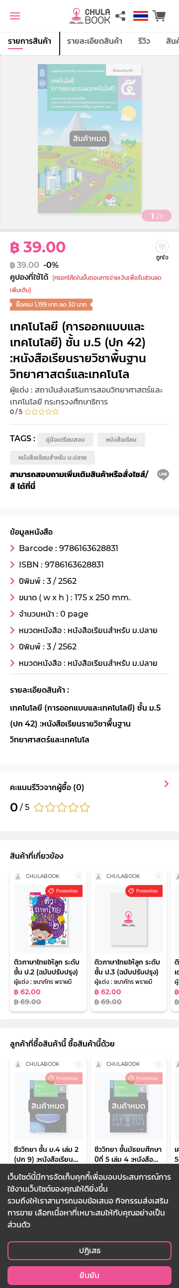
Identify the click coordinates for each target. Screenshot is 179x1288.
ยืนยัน (89, 1275)
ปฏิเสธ (89, 1250)
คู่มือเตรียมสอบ (65, 439)
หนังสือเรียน (121, 439)
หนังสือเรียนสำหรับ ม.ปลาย (52, 457)
